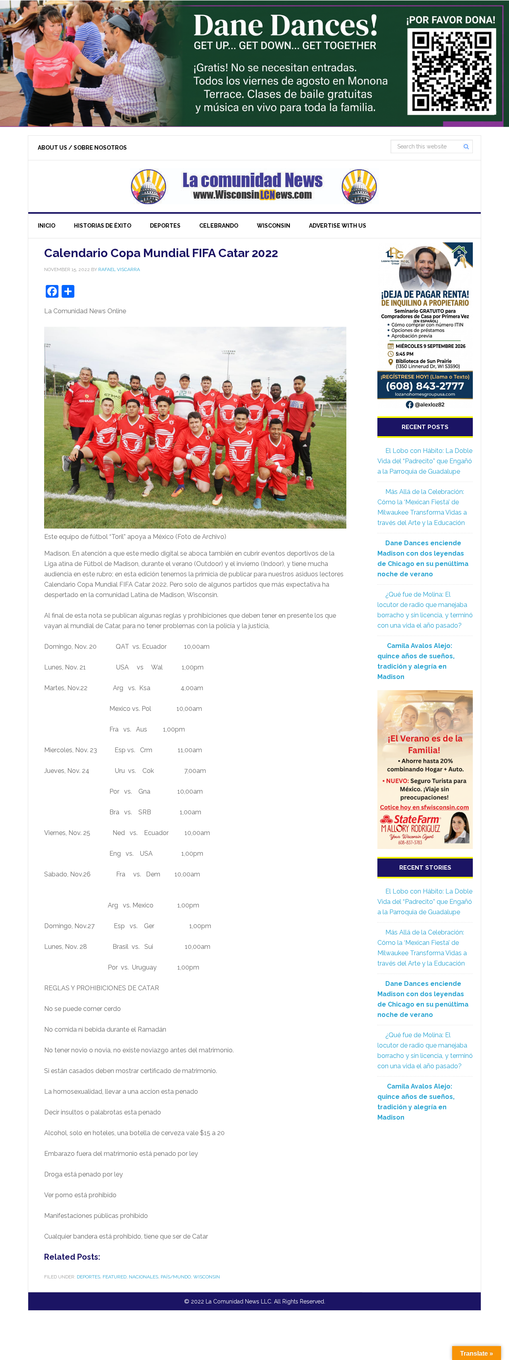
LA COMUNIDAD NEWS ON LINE (254, 186)
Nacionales (143, 1277)
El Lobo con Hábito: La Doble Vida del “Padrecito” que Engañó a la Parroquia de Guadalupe (424, 461)
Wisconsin (206, 1277)
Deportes (88, 1277)
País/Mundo (176, 1277)
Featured (114, 1277)
